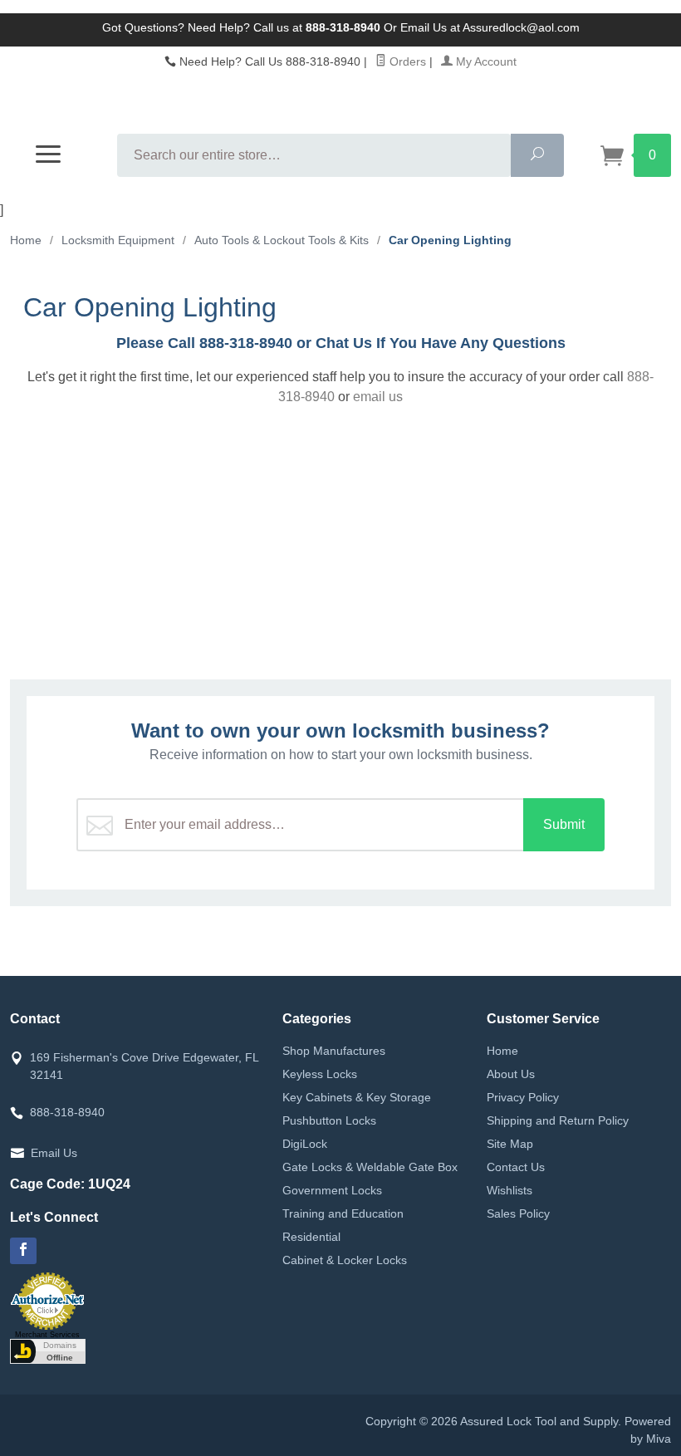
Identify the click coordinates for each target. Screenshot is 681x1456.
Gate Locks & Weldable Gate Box (370, 1167)
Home (26, 240)
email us (378, 397)
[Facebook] (23, 1251)
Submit (564, 824)
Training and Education (343, 1213)
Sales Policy (518, 1213)
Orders (406, 61)
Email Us (54, 1152)
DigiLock (304, 1143)
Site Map (510, 1143)
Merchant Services (47, 1335)
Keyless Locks (319, 1074)
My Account (485, 61)
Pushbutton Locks (329, 1120)
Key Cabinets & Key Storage (356, 1097)
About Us (511, 1074)
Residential (311, 1236)
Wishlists (509, 1190)
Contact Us (516, 1167)
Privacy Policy (523, 1097)
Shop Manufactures (333, 1050)
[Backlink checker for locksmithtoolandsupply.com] (48, 1350)
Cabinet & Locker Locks (344, 1260)
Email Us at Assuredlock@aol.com (490, 27)
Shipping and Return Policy (558, 1120)
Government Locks (332, 1190)
